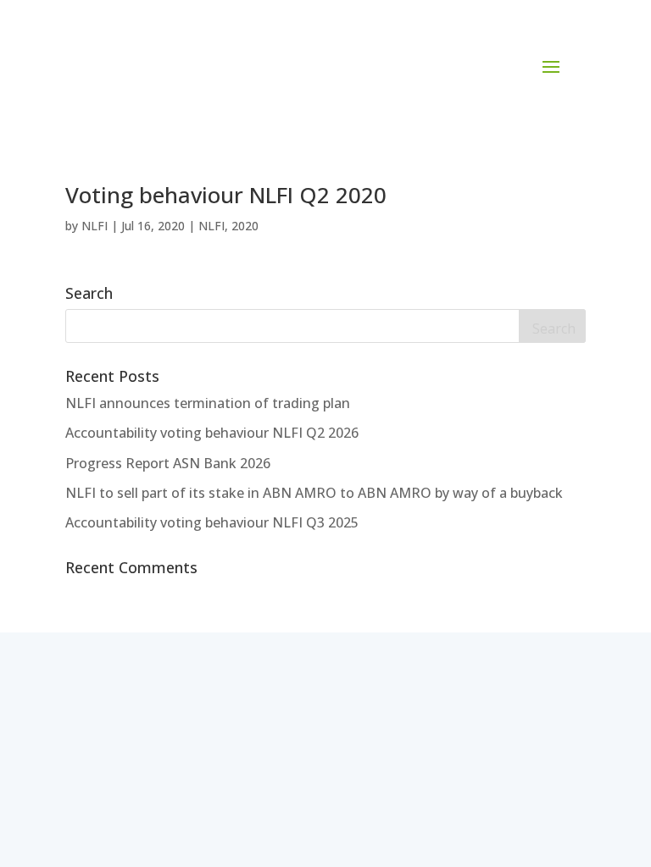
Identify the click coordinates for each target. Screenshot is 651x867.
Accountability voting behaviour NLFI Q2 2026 (212, 432)
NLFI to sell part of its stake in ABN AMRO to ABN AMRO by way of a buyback (314, 492)
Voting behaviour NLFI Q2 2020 (226, 194)
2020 (245, 226)
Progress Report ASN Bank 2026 (167, 463)
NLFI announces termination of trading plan (207, 403)
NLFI (94, 226)
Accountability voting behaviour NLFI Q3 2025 (212, 522)
